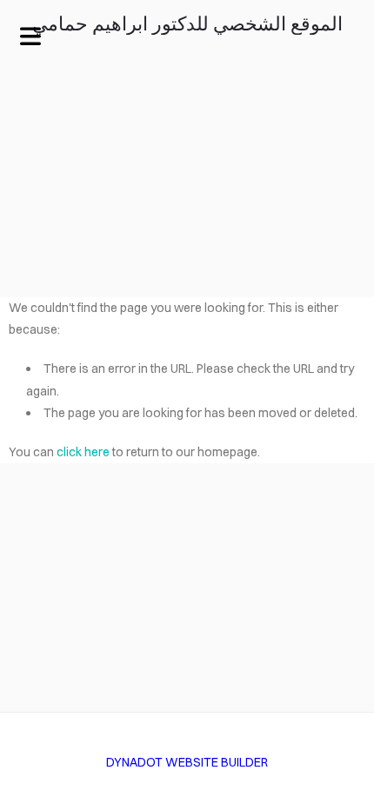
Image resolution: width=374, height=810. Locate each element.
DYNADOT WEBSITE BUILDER (187, 762)
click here (83, 452)
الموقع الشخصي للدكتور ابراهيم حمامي (187, 25)
